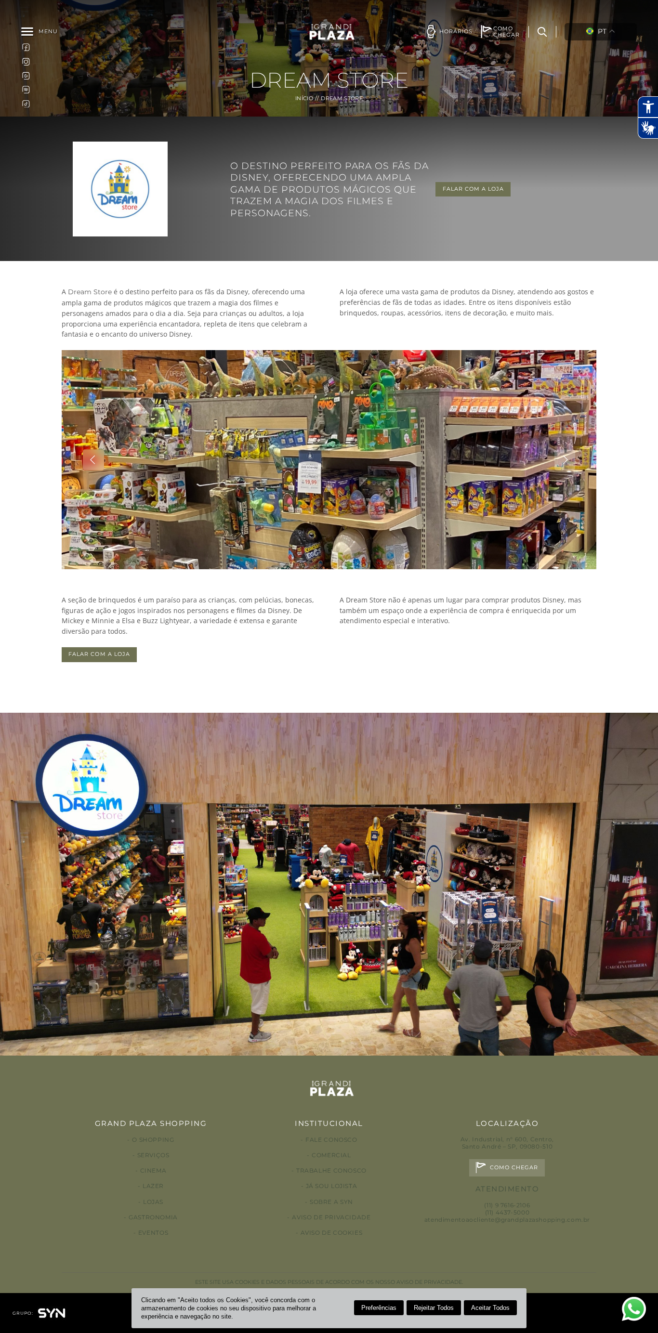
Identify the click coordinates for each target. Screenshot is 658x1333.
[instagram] (26, 61)
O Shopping (153, 1139)
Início (304, 98)
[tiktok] (26, 103)
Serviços (153, 1155)
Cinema (153, 1170)
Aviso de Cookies (332, 1232)
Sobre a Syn (331, 1201)
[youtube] (26, 75)
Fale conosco (331, 1139)
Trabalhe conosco (331, 1170)
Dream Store (90, 292)
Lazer (153, 1185)
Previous (93, 459)
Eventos (153, 1232)
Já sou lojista (331, 1185)
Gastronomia (153, 1217)
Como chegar (514, 1167)
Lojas (153, 1201)
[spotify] (26, 89)
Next (565, 459)
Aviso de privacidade (331, 1217)
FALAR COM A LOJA (473, 189)
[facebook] (26, 47)
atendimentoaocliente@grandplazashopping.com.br (507, 1219)
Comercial (331, 1155)
